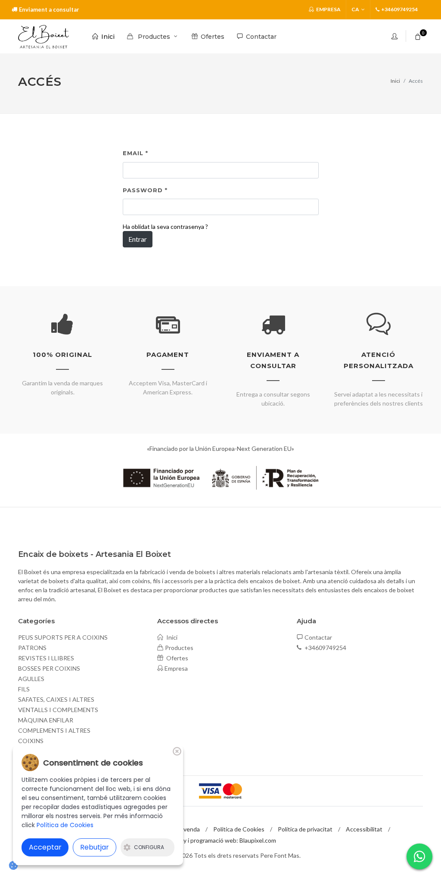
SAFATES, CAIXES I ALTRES (56, 699)
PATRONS (32, 647)
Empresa (328, 9)
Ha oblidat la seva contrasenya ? (165, 226)
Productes (179, 647)
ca (355, 9)
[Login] (395, 36)
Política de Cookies (238, 829)
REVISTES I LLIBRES (46, 658)
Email (135, 153)
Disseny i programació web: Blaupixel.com (220, 840)
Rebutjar (94, 847)
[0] (418, 35)
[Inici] (43, 36)
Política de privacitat (305, 829)
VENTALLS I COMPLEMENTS (58, 709)
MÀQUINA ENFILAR (45, 720)
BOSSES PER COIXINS (49, 668)
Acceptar (45, 847)
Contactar (318, 637)
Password (145, 190)
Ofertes (176, 658)
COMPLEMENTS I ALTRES (54, 730)
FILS (24, 689)
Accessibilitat (364, 829)
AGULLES (31, 678)
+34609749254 (324, 647)
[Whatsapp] (419, 856)
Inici (395, 81)
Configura (149, 847)
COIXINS (30, 740)
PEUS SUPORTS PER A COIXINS (63, 637)
